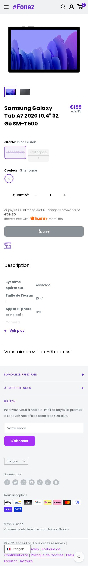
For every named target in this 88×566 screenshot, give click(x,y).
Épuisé (44, 231)
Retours (26, 561)
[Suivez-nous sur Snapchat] (56, 482)
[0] (80, 6)
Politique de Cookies (47, 555)
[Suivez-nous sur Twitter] (15, 482)
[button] (17, 549)
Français (12, 461)
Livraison (11, 561)
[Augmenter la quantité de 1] (64, 195)
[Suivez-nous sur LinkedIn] (48, 482)
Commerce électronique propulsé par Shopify (36, 529)
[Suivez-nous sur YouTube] (32, 482)
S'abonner (20, 440)
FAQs (70, 555)
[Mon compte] (71, 6)
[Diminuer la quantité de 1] (36, 195)
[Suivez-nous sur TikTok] (40, 482)
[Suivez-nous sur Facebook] (7, 482)
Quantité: (21, 195)
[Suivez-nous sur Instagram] (23, 482)
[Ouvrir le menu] (6, 7)
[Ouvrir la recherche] (63, 6)
